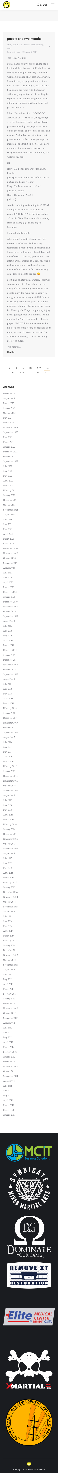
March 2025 (8, 403)
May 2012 (7, 1037)
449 (39, 367)
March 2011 (8, 1105)
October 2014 (9, 901)
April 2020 (8, 582)
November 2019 (10, 606)
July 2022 (7, 466)
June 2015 (7, 863)
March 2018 (8, 703)
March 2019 (8, 645)
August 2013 (9, 969)
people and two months (24, 39)
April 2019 (8, 640)
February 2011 (10, 1109)
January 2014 (9, 945)
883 (37, 372)
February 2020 (10, 591)
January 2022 (9, 495)
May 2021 (7, 529)
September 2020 (10, 562)
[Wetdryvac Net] (29, 1447)
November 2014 (10, 896)
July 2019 (7, 625)
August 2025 (9, 398)
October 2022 (9, 456)
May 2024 (7, 417)
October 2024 (9, 412)
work (9, 48)
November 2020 (10, 553)
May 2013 (7, 979)
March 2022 (8, 485)
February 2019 (10, 650)
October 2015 (9, 843)
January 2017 (9, 771)
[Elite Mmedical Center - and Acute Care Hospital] (29, 1341)
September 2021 (10, 509)
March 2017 (8, 761)
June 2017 (7, 746)
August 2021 (9, 514)
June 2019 (7, 630)
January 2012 (9, 1056)
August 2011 (9, 1080)
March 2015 (8, 877)
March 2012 (8, 1046)
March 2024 (8, 422)
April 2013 (8, 984)
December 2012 (10, 1003)
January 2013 (9, 998)
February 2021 (10, 543)
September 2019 (10, 616)
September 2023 (10, 432)
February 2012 (10, 1051)
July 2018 (7, 683)
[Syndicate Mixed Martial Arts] (29, 1211)
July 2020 (7, 572)
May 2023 (7, 437)
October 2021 (9, 504)
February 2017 (10, 766)
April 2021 (8, 533)
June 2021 (7, 524)
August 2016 (9, 795)
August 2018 (9, 679)
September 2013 (10, 964)
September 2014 (10, 906)
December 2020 (10, 548)
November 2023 (10, 427)
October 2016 (9, 785)
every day (11, 44)
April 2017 (8, 756)
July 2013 (7, 974)
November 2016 (10, 780)
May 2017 (7, 751)
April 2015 (8, 872)
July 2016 (7, 800)
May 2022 (7, 475)
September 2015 (10, 848)
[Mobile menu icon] (53, 5)
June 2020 (7, 577)
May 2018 (7, 693)
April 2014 (8, 930)
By (13, 52)
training (39, 44)
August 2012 (9, 1022)
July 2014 (7, 916)
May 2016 (7, 809)
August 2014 (9, 911)
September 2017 (10, 732)
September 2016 (10, 790)
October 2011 (9, 1071)
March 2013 (8, 988)
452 (22, 372)
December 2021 (10, 499)
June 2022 (7, 470)
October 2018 (9, 669)
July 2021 (7, 519)
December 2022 (10, 451)
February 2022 (10, 490)
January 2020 (9, 596)
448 (30, 367)
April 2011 (8, 1100)
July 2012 (7, 1027)
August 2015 (9, 853)
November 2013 (10, 955)
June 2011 (7, 1090)
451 (14, 372)
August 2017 (9, 737)
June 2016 (7, 804)
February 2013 (10, 993)
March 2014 (8, 935)
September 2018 (10, 674)
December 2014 (10, 892)
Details (10, 351)
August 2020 (9, 567)
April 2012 (8, 1042)
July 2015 (7, 858)
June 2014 (7, 921)
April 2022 (8, 480)
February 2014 (10, 940)
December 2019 (10, 601)
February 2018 (10, 708)
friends (20, 44)
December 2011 (10, 1061)
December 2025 (10, 393)
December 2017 (10, 717)
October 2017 (9, 727)
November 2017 (10, 722)
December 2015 (10, 833)
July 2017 (7, 742)
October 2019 (9, 611)
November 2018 (10, 664)
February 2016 (10, 824)
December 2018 (10, 659)
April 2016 (8, 814)
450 (47, 367)
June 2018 (7, 688)
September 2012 (10, 1017)
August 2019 (9, 621)
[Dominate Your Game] (29, 1258)
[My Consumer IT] (29, 1162)
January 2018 (9, 712)
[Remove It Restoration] (29, 1289)
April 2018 (8, 698)
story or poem (29, 44)
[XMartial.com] (29, 1394)
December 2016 (10, 775)
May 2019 (7, 635)
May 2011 (7, 1095)
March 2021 (8, 538)
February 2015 (10, 882)
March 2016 (8, 819)
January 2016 (9, 829)
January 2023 (9, 446)
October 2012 (9, 1013)
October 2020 (9, 558)
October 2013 (9, 959)
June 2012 (7, 1032)
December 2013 (10, 950)
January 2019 (9, 654)
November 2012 (10, 1008)
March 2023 (8, 441)
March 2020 (8, 587)
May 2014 (7, 925)
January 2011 (9, 1114)
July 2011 (7, 1085)
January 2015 (9, 887)
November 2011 (10, 1066)
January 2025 (9, 408)
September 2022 (10, 461)
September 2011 (10, 1076)
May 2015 (7, 867)
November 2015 (10, 838)
